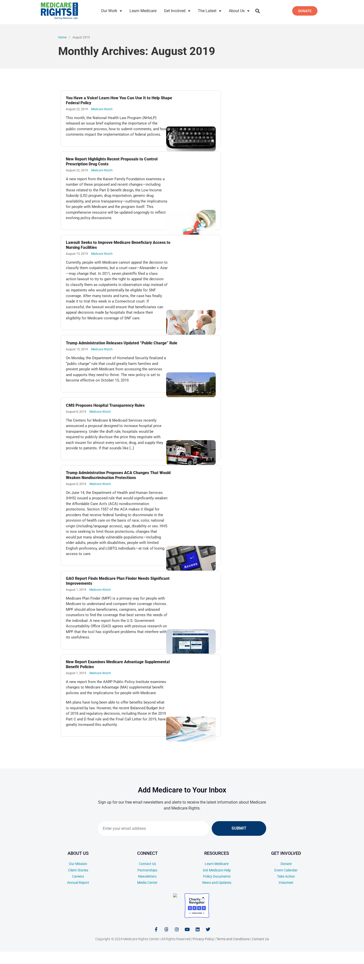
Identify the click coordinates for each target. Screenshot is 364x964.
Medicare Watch (102, 109)
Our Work (109, 10)
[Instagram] (177, 929)
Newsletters (147, 876)
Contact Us (147, 864)
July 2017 (318, 956)
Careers (78, 876)
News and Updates (216, 883)
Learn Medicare (143, 10)
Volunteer (286, 883)
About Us (237, 10)
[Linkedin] (197, 929)
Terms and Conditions (233, 939)
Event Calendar (286, 870)
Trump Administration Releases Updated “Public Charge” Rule (121, 343)
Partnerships (147, 870)
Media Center (147, 883)
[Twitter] (208, 929)
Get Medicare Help (217, 870)
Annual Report (78, 883)
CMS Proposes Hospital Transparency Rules (105, 405)
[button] (257, 11)
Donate (286, 864)
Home (62, 37)
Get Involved (174, 10)
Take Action (286, 876)
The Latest (207, 10)
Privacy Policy (203, 939)
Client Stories (78, 870)
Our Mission (78, 864)
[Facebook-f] (156, 929)
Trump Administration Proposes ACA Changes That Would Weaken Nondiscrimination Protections (118, 475)
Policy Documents (217, 876)
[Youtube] (187, 929)
